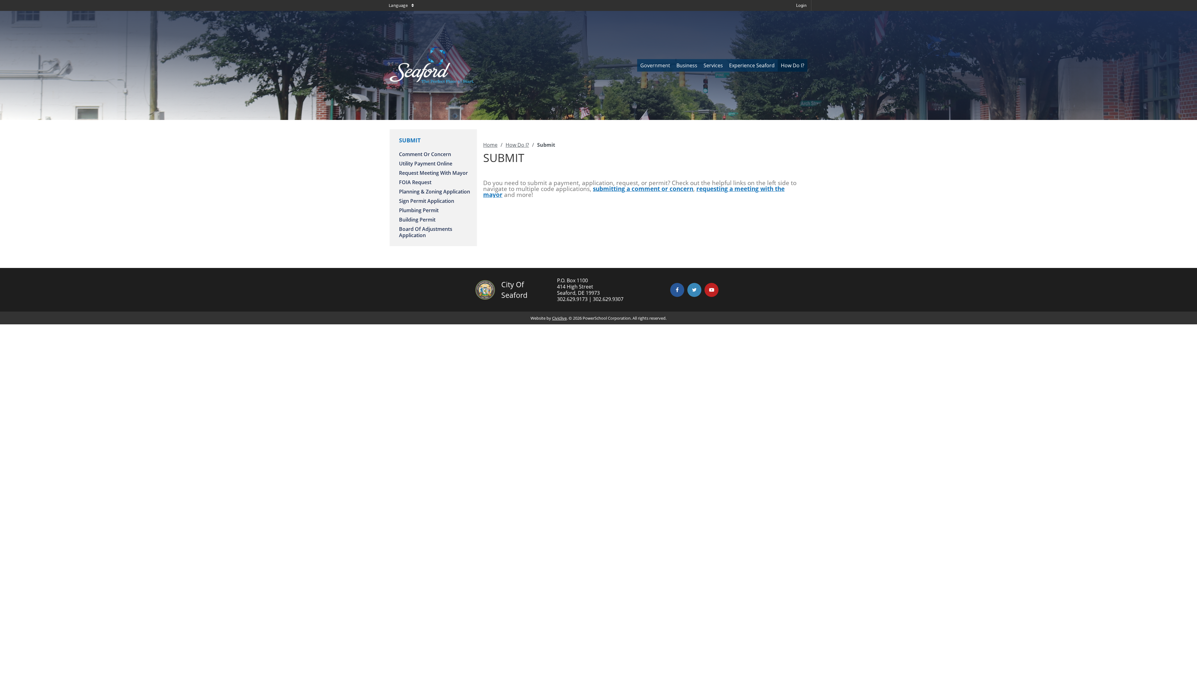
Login (801, 5)
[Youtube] (711, 290)
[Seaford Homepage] (432, 81)
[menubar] (722, 65)
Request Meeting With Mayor (433, 172)
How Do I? (517, 144)
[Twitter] (694, 290)
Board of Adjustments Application (425, 232)
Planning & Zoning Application (434, 191)
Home (490, 144)
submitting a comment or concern (643, 189)
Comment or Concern (425, 154)
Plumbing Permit (419, 210)
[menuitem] (655, 65)
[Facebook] (677, 290)
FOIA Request (415, 182)
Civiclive (559, 318)
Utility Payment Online (425, 163)
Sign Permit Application (426, 201)
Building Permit (417, 219)
